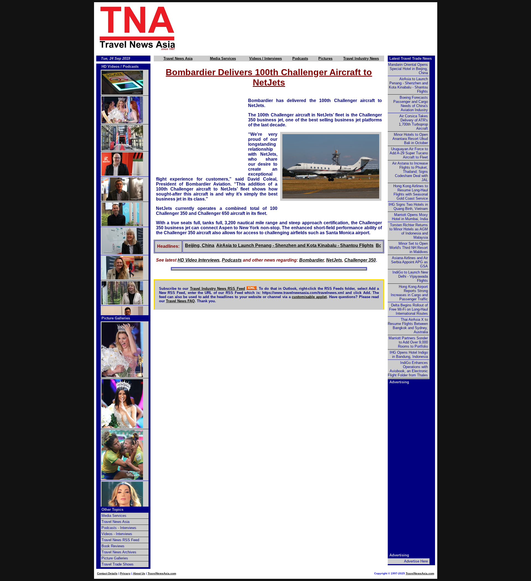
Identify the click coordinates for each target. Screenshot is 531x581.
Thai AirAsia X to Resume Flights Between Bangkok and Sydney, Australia (408, 325)
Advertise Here (416, 561)
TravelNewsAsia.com (162, 573)
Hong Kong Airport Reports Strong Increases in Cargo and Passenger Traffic (409, 293)
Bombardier (311, 260)
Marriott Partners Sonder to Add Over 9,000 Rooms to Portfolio (408, 342)
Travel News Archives (118, 552)
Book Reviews (112, 546)
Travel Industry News (361, 58)
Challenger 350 (360, 260)
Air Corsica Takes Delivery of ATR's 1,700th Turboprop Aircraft (413, 122)
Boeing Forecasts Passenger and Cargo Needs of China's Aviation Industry (410, 103)
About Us (139, 573)
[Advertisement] (316, 27)
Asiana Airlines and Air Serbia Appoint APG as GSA (409, 262)
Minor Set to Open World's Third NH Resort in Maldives (408, 247)
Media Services (223, 58)
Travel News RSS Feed (120, 540)
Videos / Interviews (265, 58)
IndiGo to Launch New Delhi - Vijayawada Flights (410, 276)
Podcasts (300, 58)
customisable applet (309, 297)
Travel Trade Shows (117, 564)
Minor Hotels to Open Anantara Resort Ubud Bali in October (410, 138)
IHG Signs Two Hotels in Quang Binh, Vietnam (408, 206)
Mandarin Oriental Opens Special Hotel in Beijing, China (408, 68)
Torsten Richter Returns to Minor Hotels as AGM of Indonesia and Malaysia (408, 231)
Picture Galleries (115, 318)
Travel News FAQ (180, 301)
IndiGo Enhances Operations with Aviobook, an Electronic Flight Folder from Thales (408, 369)
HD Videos (110, 66)
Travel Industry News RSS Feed (217, 288)
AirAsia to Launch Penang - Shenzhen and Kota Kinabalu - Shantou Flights (284, 245)
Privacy (125, 573)
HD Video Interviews (199, 260)
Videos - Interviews (116, 534)
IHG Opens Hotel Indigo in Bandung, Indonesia (409, 354)
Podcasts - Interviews (118, 528)
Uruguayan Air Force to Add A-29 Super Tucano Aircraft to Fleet (409, 153)
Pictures (325, 58)
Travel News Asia (177, 58)
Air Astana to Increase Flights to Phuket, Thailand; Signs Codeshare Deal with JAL (410, 171)
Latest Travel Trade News (410, 58)
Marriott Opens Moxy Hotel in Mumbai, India (410, 217)
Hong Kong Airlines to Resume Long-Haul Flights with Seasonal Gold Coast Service (410, 192)
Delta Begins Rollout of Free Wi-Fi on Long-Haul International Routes (408, 309)
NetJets (334, 260)
